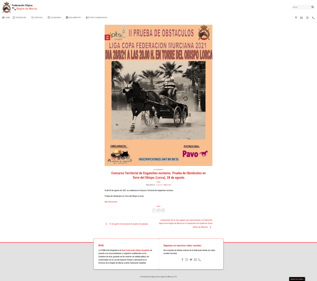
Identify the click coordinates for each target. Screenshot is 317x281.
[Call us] (199, 259)
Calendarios (158, 169)
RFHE (101, 245)
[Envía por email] (163, 210)
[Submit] (312, 7)
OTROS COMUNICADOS (98, 18)
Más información (111, 202)
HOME (7, 18)
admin (169, 185)
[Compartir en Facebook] (154, 210)
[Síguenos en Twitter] (191, 259)
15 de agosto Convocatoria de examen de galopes (128, 224)
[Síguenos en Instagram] (186, 259)
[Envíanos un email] (195, 259)
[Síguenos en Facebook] (182, 259)
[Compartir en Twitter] (159, 210)
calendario (56, 18)
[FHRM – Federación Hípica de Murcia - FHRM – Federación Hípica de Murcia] (21, 7)
